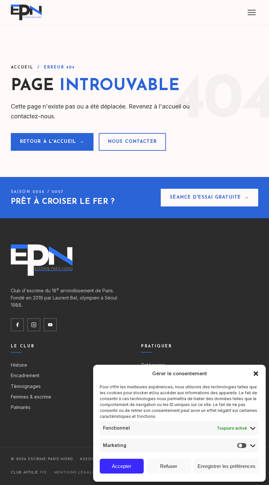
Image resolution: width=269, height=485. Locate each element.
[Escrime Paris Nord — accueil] (27, 12)
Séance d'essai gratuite (209, 197)
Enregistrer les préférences (226, 466)
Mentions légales (75, 473)
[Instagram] (33, 324)
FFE (43, 473)
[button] (256, 373)
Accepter (121, 466)
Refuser (168, 466)
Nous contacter (132, 141)
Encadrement (25, 375)
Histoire (19, 365)
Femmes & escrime (31, 396)
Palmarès (21, 407)
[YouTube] (50, 324)
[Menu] (251, 12)
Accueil (22, 67)
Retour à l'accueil (52, 141)
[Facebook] (17, 324)
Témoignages (26, 386)
